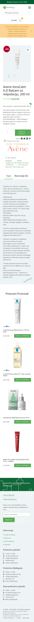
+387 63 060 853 (8, 495)
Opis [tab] (8, 175)
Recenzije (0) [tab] (21, 175)
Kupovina (8, 538)
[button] (28, 50)
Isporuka (7, 544)
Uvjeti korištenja (10, 535)
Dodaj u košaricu (22, 133)
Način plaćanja (9, 541)
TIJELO (15, 167)
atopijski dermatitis (22, 163)
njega (18, 167)
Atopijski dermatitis (11, 163)
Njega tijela (8, 167)
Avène (20, 165)
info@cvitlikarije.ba (10, 499)
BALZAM (24, 165)
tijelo (22, 167)
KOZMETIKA (9, 165)
